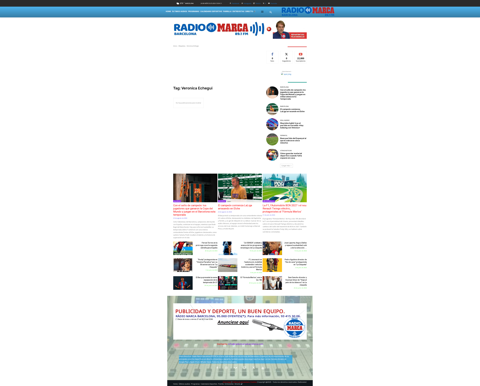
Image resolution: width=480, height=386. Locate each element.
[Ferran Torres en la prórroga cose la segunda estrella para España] (183, 248)
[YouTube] (262, 368)
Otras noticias (286, 150)
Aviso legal (227, 382)
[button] (271, 12)
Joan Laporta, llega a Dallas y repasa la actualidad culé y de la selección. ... (295, 245)
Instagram (247, 3)
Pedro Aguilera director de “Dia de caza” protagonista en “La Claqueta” (296, 262)
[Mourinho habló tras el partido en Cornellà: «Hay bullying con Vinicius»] (272, 124)
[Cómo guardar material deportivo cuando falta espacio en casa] (272, 154)
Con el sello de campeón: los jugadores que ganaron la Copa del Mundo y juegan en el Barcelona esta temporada (293, 94)
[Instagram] (242, 3)
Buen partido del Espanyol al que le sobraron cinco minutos (293, 140)
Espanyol (283, 135)
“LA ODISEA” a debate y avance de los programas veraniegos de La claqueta (251, 245)
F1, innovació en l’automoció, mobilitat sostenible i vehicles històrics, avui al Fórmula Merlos (251, 265)
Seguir (286, 53)
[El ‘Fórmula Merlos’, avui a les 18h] (227, 283)
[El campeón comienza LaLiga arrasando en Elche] (272, 109)
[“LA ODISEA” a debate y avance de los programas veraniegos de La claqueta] (227, 248)
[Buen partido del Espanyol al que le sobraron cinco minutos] (272, 139)
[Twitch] (254, 3)
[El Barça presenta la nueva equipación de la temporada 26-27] (183, 283)
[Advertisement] (216, 66)
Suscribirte (300, 53)
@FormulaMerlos (268, 201)
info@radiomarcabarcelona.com (245, 344)
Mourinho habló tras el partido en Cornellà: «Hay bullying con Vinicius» (292, 125)
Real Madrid (285, 120)
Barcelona (284, 87)
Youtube (273, 3)
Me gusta (272, 53)
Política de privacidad (240, 382)
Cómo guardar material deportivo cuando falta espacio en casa (291, 155)
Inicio (175, 46)
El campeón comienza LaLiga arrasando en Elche (292, 110)
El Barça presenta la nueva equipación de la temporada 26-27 (206, 279)
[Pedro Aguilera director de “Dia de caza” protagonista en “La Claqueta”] (272, 265)
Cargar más (286, 166)
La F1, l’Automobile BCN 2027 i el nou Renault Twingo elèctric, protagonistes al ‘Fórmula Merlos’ (284, 208)
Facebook (235, 3)
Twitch (258, 3)
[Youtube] (269, 3)
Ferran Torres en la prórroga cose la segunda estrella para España (206, 245)
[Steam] (235, 368)
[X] (263, 3)
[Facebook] (230, 3)
